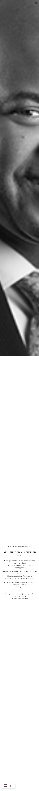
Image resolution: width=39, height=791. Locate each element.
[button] (36, 3)
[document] (19, 395)
